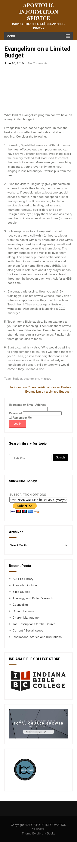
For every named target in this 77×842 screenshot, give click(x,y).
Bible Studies (21, 591)
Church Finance (23, 611)
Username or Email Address (27, 404)
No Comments (37, 63)
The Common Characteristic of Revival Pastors (37, 387)
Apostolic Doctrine (25, 585)
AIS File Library (23, 578)
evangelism (31, 378)
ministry (46, 378)
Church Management (27, 617)
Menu (10, 36)
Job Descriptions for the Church (34, 624)
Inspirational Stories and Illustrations (37, 637)
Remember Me (22, 417)
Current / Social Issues (28, 630)
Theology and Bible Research (33, 598)
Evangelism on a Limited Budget (49, 391)
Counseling (20, 604)
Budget (17, 378)
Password (15, 413)
